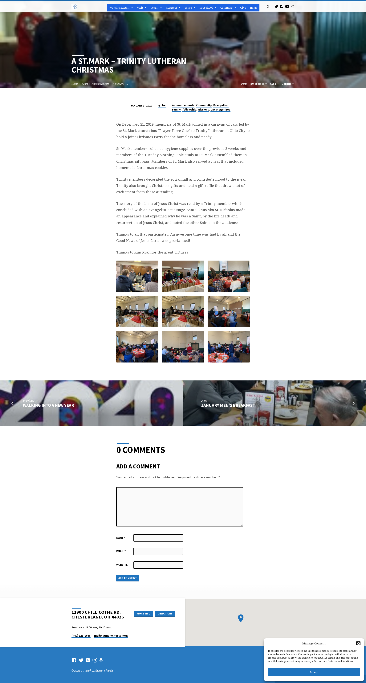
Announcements (100, 84)
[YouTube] (287, 6)
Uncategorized (220, 109)
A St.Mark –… (120, 84)
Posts (85, 84)
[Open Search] (268, 7)
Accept (314, 672)
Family (176, 109)
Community (204, 105)
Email (121, 551)
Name (120, 537)
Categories (257, 83)
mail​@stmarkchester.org (111, 635)
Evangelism (221, 105)
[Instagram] (292, 6)
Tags (273, 83)
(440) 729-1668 (81, 635)
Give (243, 7)
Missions (203, 109)
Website (122, 565)
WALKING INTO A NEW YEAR (48, 405)
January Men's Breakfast (228, 405)
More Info (143, 613)
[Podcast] (101, 660)
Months (287, 83)
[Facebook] (282, 6)
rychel (162, 105)
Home (254, 7)
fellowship (189, 109)
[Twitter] (276, 6)
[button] (358, 643)
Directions (165, 613)
